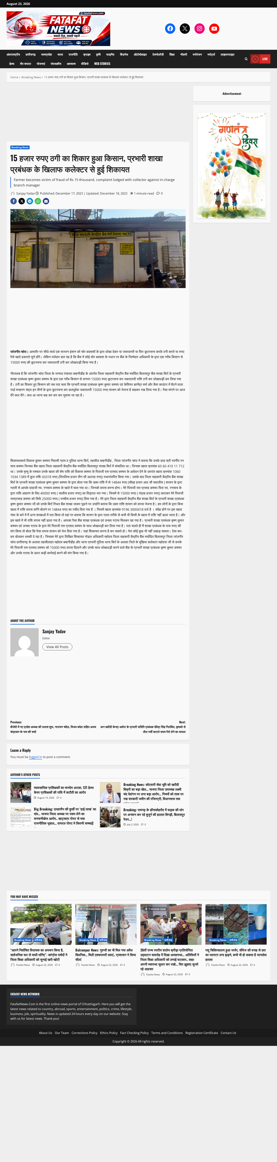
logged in (35, 757)
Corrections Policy (84, 1033)
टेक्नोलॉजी (158, 54)
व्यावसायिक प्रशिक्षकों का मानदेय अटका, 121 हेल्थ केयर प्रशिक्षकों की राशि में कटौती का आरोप (20, 792)
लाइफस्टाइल (227, 54)
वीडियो (85, 63)
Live (265, 59)
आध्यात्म (71, 63)
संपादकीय (56, 63)
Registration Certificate (201, 1033)
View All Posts (57, 647)
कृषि (98, 54)
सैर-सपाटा (25, 63)
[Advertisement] (98, 113)
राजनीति (73, 54)
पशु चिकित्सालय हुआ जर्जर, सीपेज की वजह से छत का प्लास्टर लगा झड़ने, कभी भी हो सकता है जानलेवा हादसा (236, 954)
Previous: (53, 727)
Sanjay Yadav (25, 193)
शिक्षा (172, 54)
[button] (246, 59)
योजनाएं (41, 63)
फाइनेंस (110, 54)
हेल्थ (11, 63)
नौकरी (183, 54)
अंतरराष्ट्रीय (13, 54)
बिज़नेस (124, 54)
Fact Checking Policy (134, 1033)
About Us (45, 1033)
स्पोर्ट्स (211, 54)
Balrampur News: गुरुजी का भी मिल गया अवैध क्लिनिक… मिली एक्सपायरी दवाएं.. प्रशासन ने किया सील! (105, 954)
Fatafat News (23, 965)
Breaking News (19, 147)
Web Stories (102, 63)
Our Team (62, 1033)
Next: (143, 727)
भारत (60, 54)
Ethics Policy (109, 1033)
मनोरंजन (197, 54)
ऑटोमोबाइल (140, 54)
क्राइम (86, 54)
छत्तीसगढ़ (31, 54)
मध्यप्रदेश (46, 54)
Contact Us (228, 1033)
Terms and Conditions (167, 1033)
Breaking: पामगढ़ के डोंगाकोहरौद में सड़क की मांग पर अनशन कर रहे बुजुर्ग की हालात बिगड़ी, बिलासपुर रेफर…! (110, 817)
